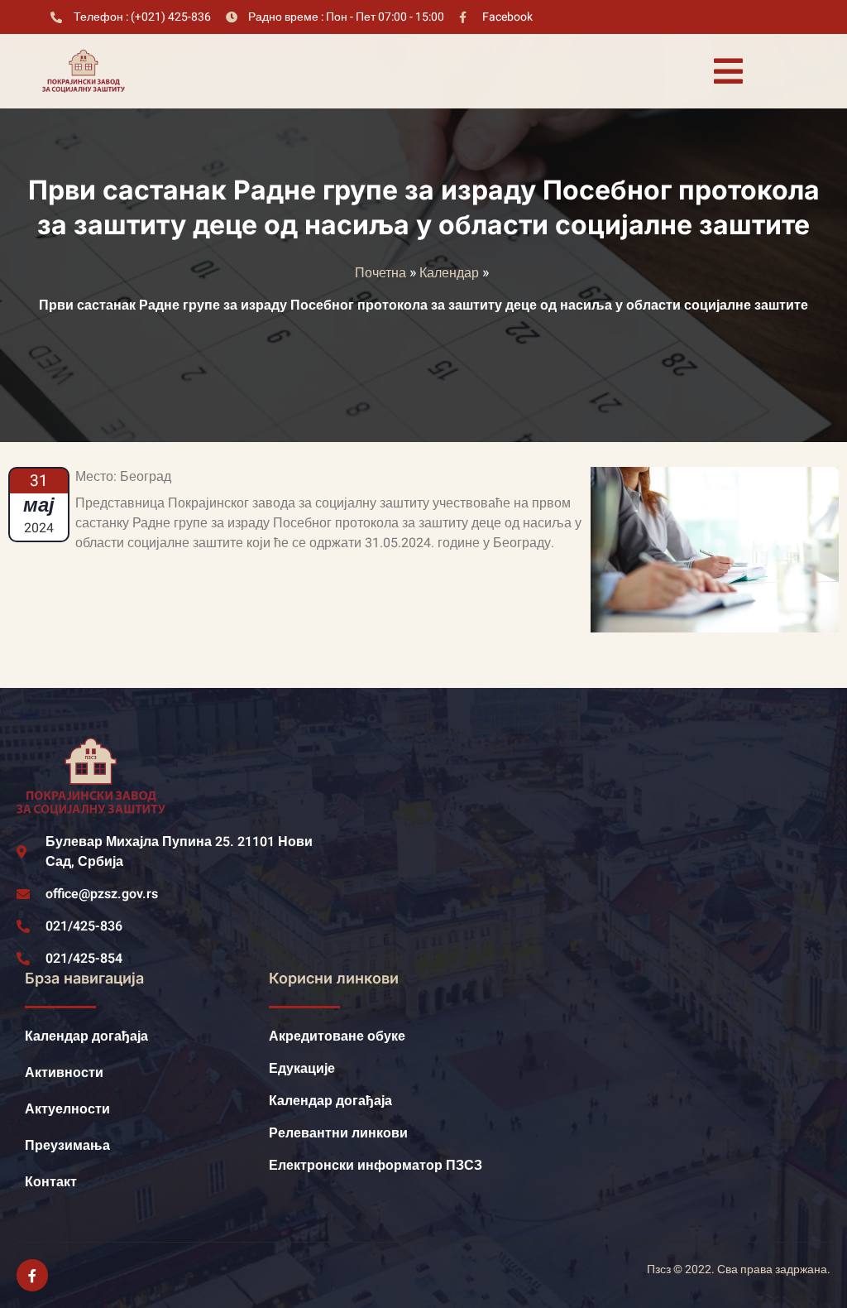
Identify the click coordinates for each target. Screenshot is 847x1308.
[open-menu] (728, 71)
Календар (449, 273)
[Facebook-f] (32, 1275)
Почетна (380, 273)
